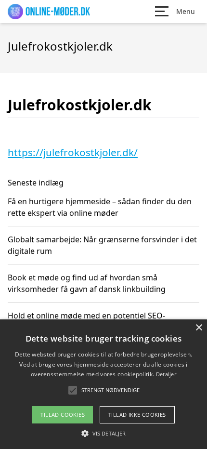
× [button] (198, 327)
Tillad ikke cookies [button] (137, 414)
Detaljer (166, 374)
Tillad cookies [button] (62, 414)
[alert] (103, 384)
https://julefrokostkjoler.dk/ (73, 152)
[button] (103, 433)
